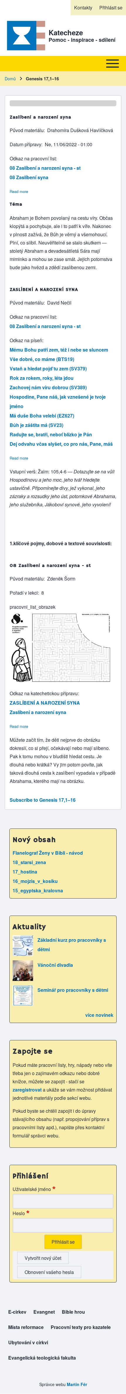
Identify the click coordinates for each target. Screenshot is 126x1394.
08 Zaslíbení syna (29, 177)
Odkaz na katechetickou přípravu (44, 693)
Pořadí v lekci (24, 592)
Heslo (19, 1213)
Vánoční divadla (55, 965)
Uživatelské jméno (32, 1189)
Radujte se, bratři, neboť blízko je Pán (51, 434)
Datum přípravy (25, 144)
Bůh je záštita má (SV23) (36, 425)
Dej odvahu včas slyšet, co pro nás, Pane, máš (61, 443)
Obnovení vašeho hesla (49, 1272)
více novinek (99, 1015)
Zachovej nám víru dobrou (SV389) (48, 387)
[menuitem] (83, 7)
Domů (10, 78)
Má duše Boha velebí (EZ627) (42, 415)
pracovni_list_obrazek (32, 606)
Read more (19, 191)
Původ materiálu (27, 130)
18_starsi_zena (29, 862)
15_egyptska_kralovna (38, 890)
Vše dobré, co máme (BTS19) (42, 359)
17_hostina (25, 871)
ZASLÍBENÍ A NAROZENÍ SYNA (45, 702)
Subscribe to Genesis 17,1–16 (43, 799)
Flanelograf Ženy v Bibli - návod (48, 852)
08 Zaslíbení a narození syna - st (45, 167)
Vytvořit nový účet (43, 1258)
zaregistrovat (28, 1089)
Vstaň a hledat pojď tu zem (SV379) (48, 368)
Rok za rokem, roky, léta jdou (42, 378)
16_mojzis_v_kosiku (35, 881)
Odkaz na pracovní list (33, 158)
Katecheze (66, 32)
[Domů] (25, 35)
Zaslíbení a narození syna (38, 712)
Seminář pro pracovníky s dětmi (73, 990)
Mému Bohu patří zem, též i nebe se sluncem (59, 349)
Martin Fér (77, 1384)
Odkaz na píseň (26, 340)
